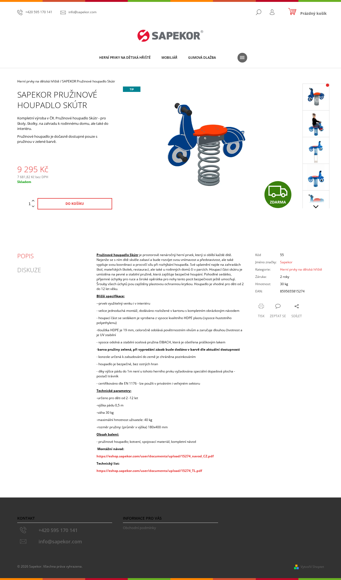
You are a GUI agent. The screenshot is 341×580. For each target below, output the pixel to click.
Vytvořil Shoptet (312, 566)
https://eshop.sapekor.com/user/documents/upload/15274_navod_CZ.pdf (155, 456)
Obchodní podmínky (139, 527)
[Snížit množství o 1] (33, 206)
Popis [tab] (25, 256)
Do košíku (75, 203)
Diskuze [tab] (29, 270)
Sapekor (286, 262)
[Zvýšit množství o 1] (33, 201)
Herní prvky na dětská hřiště (301, 269)
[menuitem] (125, 58)
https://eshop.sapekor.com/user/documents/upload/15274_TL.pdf (149, 470)
